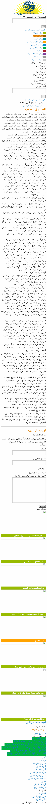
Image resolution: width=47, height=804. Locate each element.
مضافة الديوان (37, 45)
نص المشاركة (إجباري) (37, 473)
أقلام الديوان (38, 33)
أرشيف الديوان (40, 784)
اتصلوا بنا (42, 793)
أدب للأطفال (40, 769)
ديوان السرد (38, 36)
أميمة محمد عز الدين (30, 106)
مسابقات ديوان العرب (37, 778)
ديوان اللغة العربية (35, 54)
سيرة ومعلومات (39, 763)
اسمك (43, 449)
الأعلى (44, 757)
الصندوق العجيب (39, 733)
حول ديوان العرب (38, 796)
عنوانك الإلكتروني (39, 459)
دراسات (42, 760)
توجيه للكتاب (37, 57)
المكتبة (40, 51)
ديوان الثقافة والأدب (35, 42)
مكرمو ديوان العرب (38, 775)
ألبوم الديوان (41, 766)
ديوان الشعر (38, 39)
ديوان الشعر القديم (38, 772)
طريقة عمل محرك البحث (35, 30)
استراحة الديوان (36, 48)
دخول (43, 781)
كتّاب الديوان (40, 799)
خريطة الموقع (40, 787)
